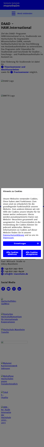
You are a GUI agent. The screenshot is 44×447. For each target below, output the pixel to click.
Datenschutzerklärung (13, 235)
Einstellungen (20, 243)
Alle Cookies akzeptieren (32, 253)
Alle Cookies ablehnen (12, 253)
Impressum (8, 237)
